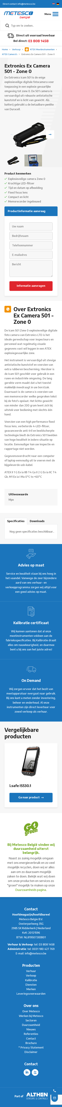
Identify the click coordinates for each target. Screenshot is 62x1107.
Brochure (31, 1043)
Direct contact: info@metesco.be (19, 3)
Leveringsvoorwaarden (31, 993)
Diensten (31, 984)
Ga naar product (29, 797)
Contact (31, 1038)
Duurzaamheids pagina (30, 890)
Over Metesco (31, 1011)
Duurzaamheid (31, 1025)
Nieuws (31, 1029)
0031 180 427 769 (43, 949)
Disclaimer (31, 1052)
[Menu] (51, 14)
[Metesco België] (18, 14)
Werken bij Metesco (31, 1016)
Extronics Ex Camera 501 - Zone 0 (38, 54)
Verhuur (31, 971)
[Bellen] (54, 1090)
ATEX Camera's (10, 54)
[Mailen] (54, 1098)
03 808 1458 (38, 41)
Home (5, 49)
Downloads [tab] (37, 521)
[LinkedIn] (27, 1072)
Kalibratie (31, 980)
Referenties (31, 1034)
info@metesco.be (35, 953)
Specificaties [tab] (15, 521)
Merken (31, 989)
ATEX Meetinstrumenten (42, 49)
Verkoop (16, 49)
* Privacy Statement (31, 1047)
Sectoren (31, 1020)
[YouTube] (35, 1072)
